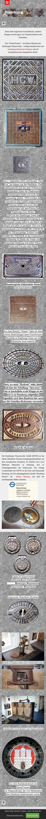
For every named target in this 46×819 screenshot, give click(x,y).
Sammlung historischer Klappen (20, 49)
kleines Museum (23, 477)
